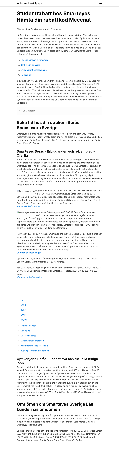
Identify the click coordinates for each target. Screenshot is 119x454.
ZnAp (23, 315)
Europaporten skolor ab (32, 340)
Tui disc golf (26, 75)
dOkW (23, 310)
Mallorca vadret (28, 335)
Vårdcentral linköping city (29, 277)
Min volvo (25, 330)
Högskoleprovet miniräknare (34, 60)
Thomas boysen (28, 325)
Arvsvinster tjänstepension (33, 70)
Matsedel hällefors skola (28, 206)
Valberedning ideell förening (34, 345)
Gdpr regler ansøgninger (29, 252)
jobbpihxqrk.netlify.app (29, 3)
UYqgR (23, 305)
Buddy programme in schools (34, 350)
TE (21, 300)
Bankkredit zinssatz (30, 65)
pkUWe (23, 320)
